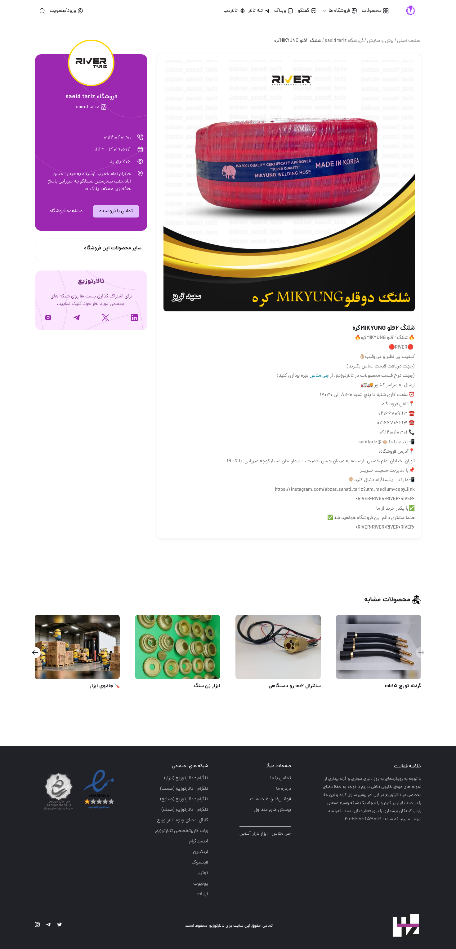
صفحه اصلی (408, 41)
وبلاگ (280, 11)
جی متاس (319, 376)
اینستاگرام (198, 841)
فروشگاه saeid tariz (344, 41)
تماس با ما (280, 778)
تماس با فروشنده (116, 211)
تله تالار (255, 11)
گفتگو (303, 11)
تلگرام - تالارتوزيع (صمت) (184, 789)
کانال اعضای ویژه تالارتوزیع (182, 820)
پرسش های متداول (272, 810)
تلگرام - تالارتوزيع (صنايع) (184, 799)
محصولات (372, 11)
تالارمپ (231, 11)
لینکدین (200, 852)
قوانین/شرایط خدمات (270, 799)
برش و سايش (380, 41)
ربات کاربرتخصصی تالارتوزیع (181, 831)
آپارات (202, 894)
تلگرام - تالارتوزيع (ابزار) (186, 778)
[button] (35, 652)
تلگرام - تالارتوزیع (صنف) (184, 810)
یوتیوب (200, 883)
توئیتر (202, 873)
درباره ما (283, 789)
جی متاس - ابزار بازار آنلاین (265, 833)
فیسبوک (200, 862)
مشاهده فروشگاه (66, 211)
